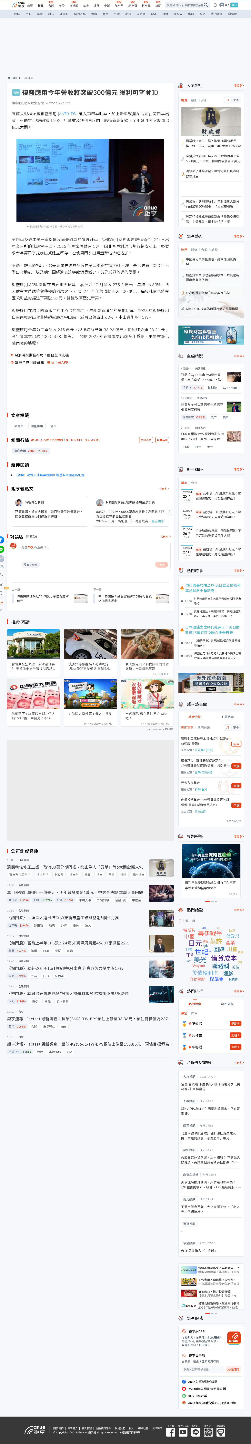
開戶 (236, 744)
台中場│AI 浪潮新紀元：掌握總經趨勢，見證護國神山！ (218, 496)
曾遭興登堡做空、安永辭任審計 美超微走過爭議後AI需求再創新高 (33, 666)
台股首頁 (146, 440)
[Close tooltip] (33, 602)
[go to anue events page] (215, 5)
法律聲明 (157, 1428)
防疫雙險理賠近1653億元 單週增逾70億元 (43, 598)
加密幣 (119, 6)
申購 (236, 766)
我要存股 (162, 440)
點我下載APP (58, 362)
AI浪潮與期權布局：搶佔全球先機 (42, 354)
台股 (51, 6)
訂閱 (158, 6)
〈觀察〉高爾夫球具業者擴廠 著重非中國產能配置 (49, 475)
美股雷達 (200, 368)
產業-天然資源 (203, 772)
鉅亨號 (146, 6)
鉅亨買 (132, 6)
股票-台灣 (201, 789)
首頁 (30, 6)
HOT (198, 493)
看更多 (163, 488)
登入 (227, 5)
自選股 (232, 14)
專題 (191, 14)
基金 (86, 6)
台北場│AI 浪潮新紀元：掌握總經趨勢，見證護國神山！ (218, 514)
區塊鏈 (141, 14)
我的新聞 (217, 14)
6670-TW (67, 113)
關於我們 (58, 1428)
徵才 (131, 1428)
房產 (154, 14)
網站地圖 (143, 1428)
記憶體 (197, 1023)
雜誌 (202, 14)
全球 (107, 6)
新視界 (178, 14)
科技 (51, 14)
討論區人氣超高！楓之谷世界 (90, 713)
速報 (94, 14)
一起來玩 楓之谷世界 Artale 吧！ (146, 715)
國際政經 (202, 398)
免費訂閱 (233, 1369)
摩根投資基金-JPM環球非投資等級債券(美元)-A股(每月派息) (205, 802)
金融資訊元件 (103, 1428)
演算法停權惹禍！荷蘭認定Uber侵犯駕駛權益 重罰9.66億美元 (90, 666)
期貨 (128, 14)
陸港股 (73, 6)
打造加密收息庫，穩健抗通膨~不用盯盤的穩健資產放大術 (218, 533)
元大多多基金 (190, 782)
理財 (165, 14)
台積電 (197, 1035)
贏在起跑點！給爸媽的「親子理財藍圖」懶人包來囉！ (68, 440)
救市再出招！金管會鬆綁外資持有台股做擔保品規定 (125, 598)
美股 (62, 6)
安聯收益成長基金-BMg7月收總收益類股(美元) (204, 741)
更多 (236, 100)
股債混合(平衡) (204, 750)
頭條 (17, 14)
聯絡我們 (120, 1428)
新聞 (41, 6)
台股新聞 (28, 78)
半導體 (197, 1046)
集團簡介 (72, 1428)
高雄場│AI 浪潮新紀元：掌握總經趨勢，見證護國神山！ (218, 552)
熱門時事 (80, 14)
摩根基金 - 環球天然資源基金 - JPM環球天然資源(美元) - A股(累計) (204, 763)
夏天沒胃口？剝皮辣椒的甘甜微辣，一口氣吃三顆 (147, 666)
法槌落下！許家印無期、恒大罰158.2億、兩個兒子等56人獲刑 (33, 715)
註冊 (234, 5)
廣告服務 (87, 1428)
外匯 (96, 6)
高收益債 (200, 811)
